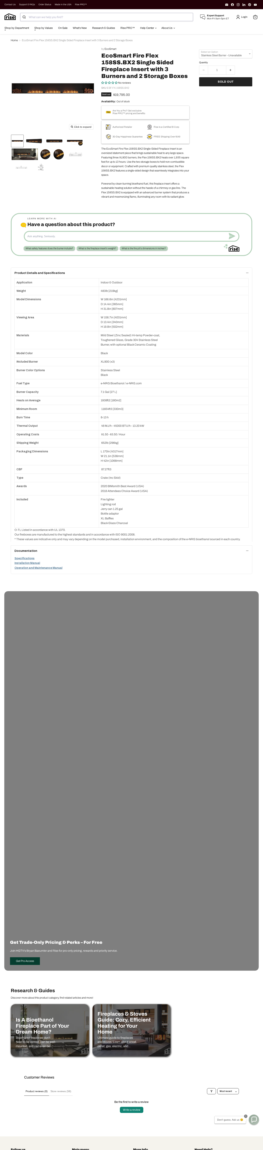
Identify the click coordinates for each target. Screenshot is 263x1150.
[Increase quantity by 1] (230, 70)
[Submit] (24, 17)
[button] (242, 17)
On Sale (62, 28)
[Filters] (211, 1091)
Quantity (203, 62)
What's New (80, 28)
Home (14, 40)
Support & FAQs (27, 4)
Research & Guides (103, 28)
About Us (167, 28)
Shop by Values (43, 28)
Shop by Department (16, 28)
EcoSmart (110, 48)
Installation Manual (27, 563)
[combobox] (106, 17)
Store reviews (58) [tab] (60, 1091)
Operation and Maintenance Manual (38, 567)
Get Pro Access (25, 961)
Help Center (147, 28)
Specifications (24, 558)
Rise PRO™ (81, 4)
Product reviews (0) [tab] (37, 1091)
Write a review (131, 1109)
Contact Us (10, 4)
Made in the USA (63, 4)
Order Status (44, 4)
